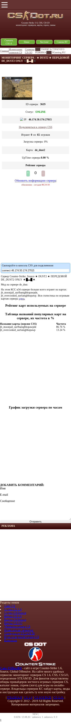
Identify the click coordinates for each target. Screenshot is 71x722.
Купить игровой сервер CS (21, 636)
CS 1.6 (28, 697)
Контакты (10, 640)
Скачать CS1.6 (9, 42)
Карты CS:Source (15, 619)
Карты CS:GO (13, 623)
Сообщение (7, 501)
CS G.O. (58, 697)
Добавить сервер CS (17, 626)
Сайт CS (9, 606)
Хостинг (44, 41)
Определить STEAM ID (19, 633)
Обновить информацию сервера (35, 180)
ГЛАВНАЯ (14, 697)
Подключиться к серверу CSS (35, 127)
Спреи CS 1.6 (13, 609)
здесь (22, 298)
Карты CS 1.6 (13, 616)
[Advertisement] (35, 565)
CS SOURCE (42, 697)
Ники (26, 41)
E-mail (4, 494)
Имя (2, 488)
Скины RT (62, 41)
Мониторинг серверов (18, 630)
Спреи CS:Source (15, 612)
